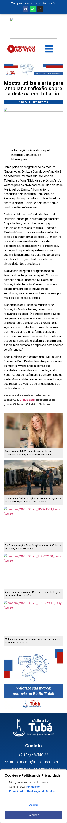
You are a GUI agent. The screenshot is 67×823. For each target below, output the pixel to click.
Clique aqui (27, 400)
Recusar (33, 814)
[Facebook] (25, 9)
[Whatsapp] (33, 9)
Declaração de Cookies (41, 791)
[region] (33, 796)
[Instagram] (40, 9)
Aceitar (33, 804)
